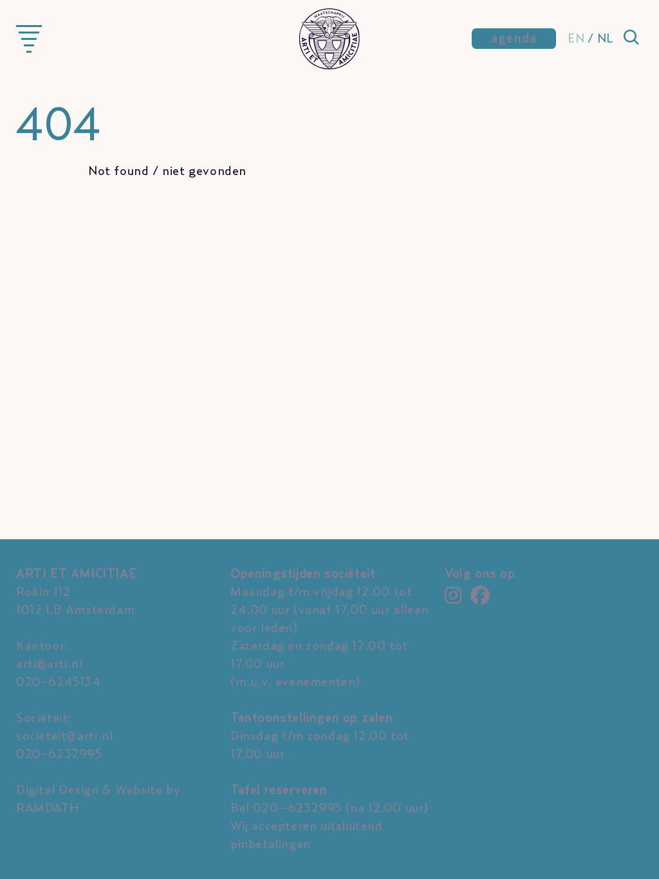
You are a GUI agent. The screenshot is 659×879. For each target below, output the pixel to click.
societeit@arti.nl (64, 736)
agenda (514, 38)
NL (605, 38)
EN (576, 38)
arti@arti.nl (49, 664)
